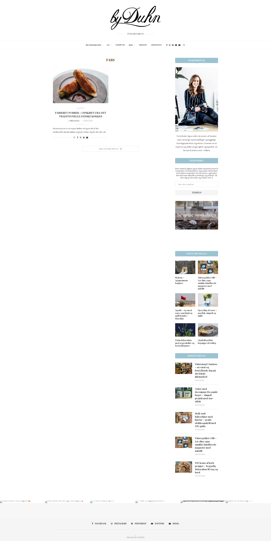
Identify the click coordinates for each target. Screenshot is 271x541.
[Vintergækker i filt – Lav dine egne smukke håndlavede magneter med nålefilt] (208, 267)
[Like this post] (74, 138)
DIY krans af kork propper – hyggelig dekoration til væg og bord (206, 467)
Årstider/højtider (93, 45)
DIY (108, 45)
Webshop (143, 45)
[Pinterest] (173, 45)
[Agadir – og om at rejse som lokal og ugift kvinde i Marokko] (185, 300)
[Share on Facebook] (77, 138)
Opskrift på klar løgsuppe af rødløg (207, 341)
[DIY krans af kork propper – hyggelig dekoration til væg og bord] (183, 467)
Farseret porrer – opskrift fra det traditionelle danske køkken (80, 114)
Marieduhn (74, 121)
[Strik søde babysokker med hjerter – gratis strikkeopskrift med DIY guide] (183, 417)
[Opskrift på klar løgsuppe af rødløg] (208, 330)
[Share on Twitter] (81, 137)
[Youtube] (176, 45)
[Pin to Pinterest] (84, 138)
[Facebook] (166, 45)
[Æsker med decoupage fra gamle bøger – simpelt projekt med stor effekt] (183, 393)
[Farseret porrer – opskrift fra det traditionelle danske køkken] (80, 84)
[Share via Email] (87, 138)
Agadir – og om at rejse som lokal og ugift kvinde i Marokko (183, 314)
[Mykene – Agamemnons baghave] (185, 267)
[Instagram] (170, 45)
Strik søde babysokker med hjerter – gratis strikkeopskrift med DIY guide (205, 420)
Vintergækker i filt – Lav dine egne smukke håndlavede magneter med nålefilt (207, 283)
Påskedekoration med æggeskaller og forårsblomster (184, 343)
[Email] (179, 45)
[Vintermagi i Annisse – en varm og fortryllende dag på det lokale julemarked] (183, 368)
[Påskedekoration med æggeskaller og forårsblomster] (185, 330)
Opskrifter (120, 45)
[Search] (184, 45)
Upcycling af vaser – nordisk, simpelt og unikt (207, 313)
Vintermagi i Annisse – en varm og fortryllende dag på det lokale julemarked (206, 370)
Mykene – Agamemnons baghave (181, 280)
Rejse (131, 45)
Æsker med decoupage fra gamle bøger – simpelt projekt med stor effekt (206, 395)
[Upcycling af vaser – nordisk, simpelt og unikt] (208, 300)
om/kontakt (156, 45)
